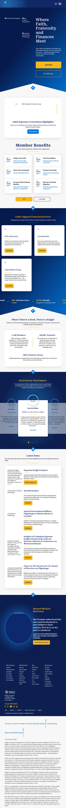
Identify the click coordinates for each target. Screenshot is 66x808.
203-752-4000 (8, 700)
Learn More (42, 199)
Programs (21, 671)
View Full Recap (33, 131)
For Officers (47, 669)
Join (24, 199)
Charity (21, 674)
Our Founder (9, 676)
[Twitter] (8, 706)
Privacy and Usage (30, 710)
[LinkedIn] (17, 706)
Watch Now (11, 426)
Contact (19, 710)
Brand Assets (48, 681)
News (46, 676)
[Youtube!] (11, 706)
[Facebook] (5, 706)
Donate (33, 673)
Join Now (48, 65)
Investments (22, 678)
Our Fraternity (9, 678)
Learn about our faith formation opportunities (20, 161)
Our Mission (48, 74)
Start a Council (35, 684)
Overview (8, 667)
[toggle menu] (60, 4)
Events (33, 682)
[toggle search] (56, 4)
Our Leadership (9, 680)
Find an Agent (35, 678)
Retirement (21, 680)
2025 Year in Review (39, 723)
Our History (9, 674)
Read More (28, 503)
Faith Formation (23, 669)
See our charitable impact (21, 173)
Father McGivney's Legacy (41, 642)
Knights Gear (48, 686)
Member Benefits (10, 669)
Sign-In (40, 710)
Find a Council (35, 676)
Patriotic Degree (49, 671)
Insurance (21, 676)
